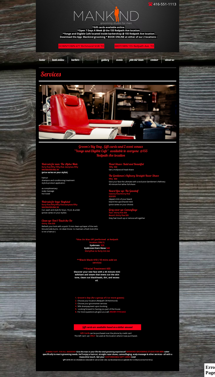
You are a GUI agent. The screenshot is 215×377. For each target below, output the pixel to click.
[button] (107, 327)
